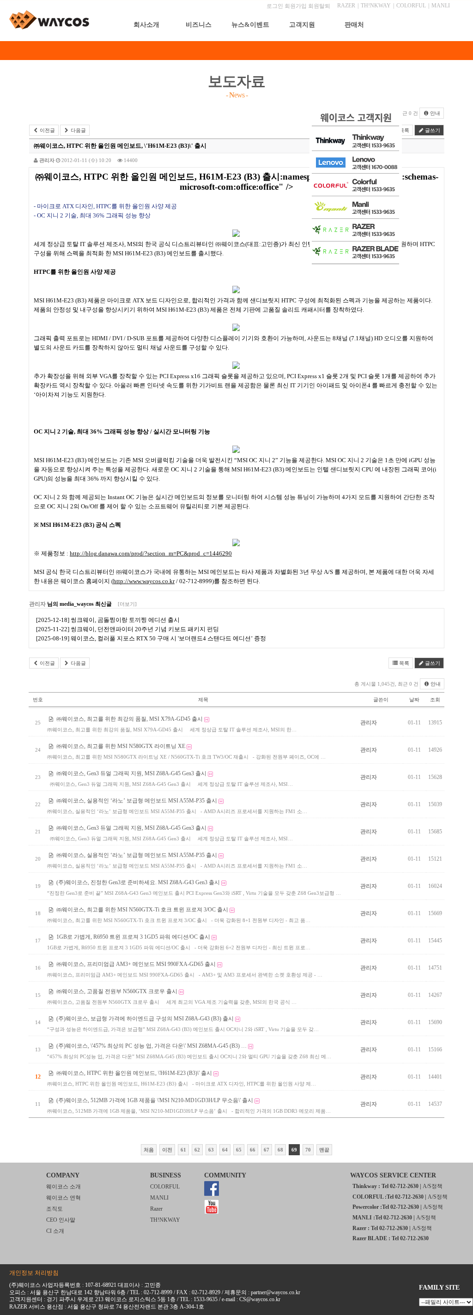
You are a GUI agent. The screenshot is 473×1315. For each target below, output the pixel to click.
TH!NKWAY (376, 5)
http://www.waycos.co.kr (144, 581)
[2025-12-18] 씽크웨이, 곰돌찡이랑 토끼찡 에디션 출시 (108, 619)
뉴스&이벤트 (250, 24)
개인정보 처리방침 (34, 1272)
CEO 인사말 (60, 1220)
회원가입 (296, 6)
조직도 (54, 1209)
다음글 (77, 130)
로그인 (275, 6)
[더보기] (127, 604)
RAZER (346, 5)
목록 (403, 663)
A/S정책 (433, 1186)
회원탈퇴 (319, 6)
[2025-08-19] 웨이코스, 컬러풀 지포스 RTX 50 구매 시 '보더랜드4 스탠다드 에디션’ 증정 (151, 638)
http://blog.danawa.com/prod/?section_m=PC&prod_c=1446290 (151, 553)
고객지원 (302, 24)
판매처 (354, 24)
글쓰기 (432, 130)
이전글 (46, 130)
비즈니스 (199, 24)
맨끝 (324, 1149)
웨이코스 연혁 (63, 1197)
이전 (167, 1149)
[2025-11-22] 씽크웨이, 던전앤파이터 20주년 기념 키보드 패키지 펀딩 (127, 629)
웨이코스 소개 (63, 1186)
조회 (435, 699)
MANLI (440, 5)
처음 (149, 1149)
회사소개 (146, 24)
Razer (156, 1209)
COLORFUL (411, 5)
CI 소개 (55, 1231)
